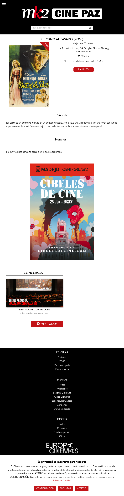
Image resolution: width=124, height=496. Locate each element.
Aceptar (81, 488)
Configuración (45, 488)
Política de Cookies (62, 480)
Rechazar (65, 488)
